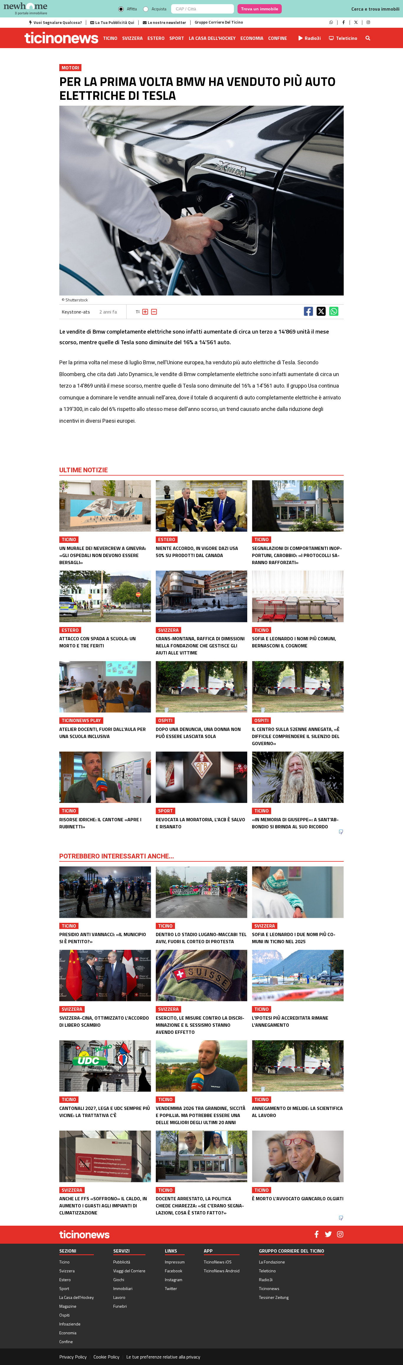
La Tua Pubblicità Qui (114, 22)
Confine (277, 38)
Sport (176, 38)
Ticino (110, 38)
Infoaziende (70, 1324)
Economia (251, 38)
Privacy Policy (73, 1356)
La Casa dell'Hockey (212, 38)
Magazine (67, 1306)
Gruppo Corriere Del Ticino (219, 22)
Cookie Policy (106, 1356)
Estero (156, 38)
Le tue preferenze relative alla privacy (163, 1356)
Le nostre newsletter (167, 22)
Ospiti (64, 1315)
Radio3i (313, 38)
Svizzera (132, 38)
